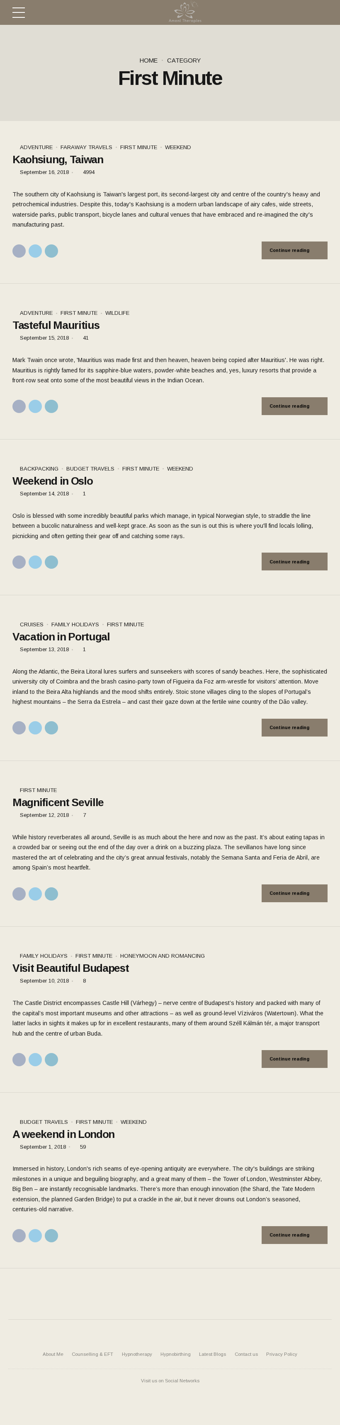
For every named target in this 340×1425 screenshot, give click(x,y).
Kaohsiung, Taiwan (57, 159)
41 (86, 338)
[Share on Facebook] (19, 251)
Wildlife (117, 313)
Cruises (32, 624)
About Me (53, 1354)
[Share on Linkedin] (51, 251)
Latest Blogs (212, 1354)
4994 (89, 172)
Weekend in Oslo (52, 481)
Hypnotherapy (137, 1354)
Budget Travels (90, 469)
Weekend (178, 147)
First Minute (138, 147)
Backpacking (39, 469)
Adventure (36, 147)
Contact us (246, 1354)
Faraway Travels (86, 147)
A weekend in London (63, 1134)
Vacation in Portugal (61, 636)
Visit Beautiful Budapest (70, 968)
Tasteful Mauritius (55, 325)
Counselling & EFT (92, 1354)
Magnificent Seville (58, 802)
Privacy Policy (281, 1354)
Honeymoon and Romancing (162, 956)
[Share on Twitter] (35, 251)
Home (149, 60)
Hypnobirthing (175, 1354)
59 (83, 1147)
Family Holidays (75, 624)
